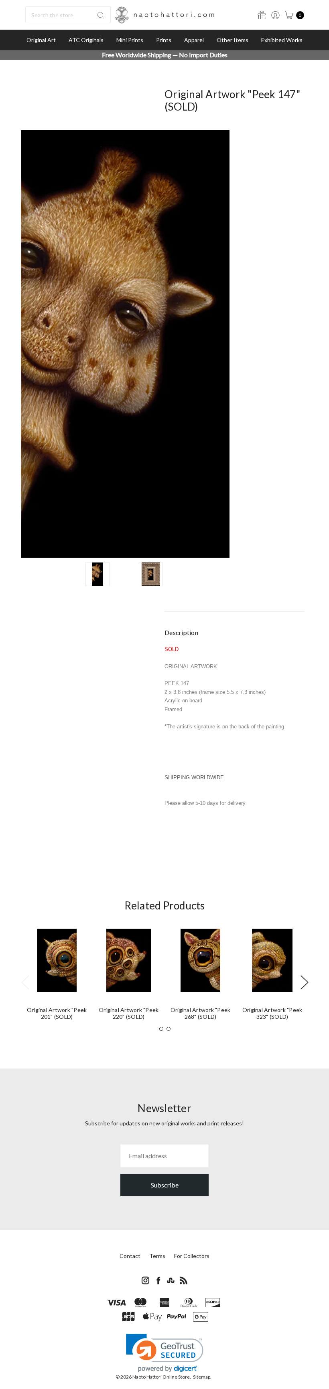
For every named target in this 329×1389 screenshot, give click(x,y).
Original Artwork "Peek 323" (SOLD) (272, 1013)
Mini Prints (129, 39)
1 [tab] (161, 1029)
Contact (130, 1255)
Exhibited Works (282, 39)
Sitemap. (202, 1377)
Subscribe (165, 1185)
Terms (157, 1255)
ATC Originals (86, 39)
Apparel (194, 39)
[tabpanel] (57, 977)
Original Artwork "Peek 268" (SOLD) (201, 1013)
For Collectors (191, 1255)
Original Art (41, 39)
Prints (163, 39)
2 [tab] (169, 1029)
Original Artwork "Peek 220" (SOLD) (129, 1013)
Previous (25, 982)
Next (304, 982)
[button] (164, 1353)
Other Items (232, 39)
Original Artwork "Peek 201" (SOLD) (57, 1013)
